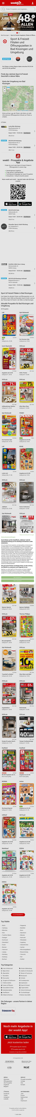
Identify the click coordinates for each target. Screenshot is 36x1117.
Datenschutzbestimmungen (27, 534)
